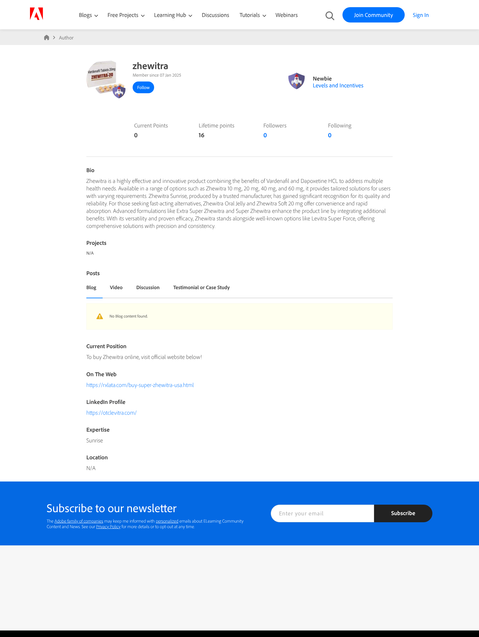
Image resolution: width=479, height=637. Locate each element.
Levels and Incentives (338, 85)
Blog (91, 287)
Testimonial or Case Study (201, 287)
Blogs (85, 15)
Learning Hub (171, 15)
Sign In (421, 15)
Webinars (287, 15)
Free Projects (124, 15)
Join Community (373, 15)
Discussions (215, 15)
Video (116, 287)
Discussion (148, 287)
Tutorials (250, 15)
